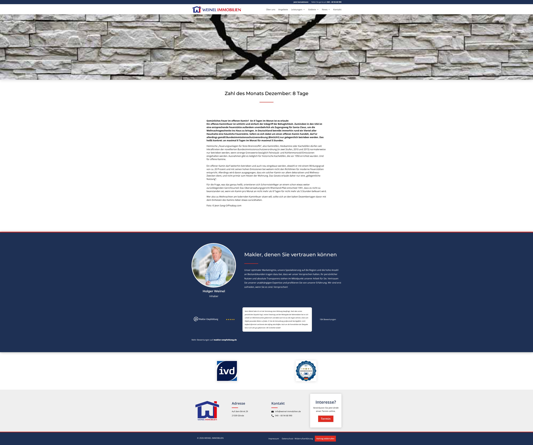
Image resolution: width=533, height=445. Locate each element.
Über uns (270, 9)
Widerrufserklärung (304, 438)
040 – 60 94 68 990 (283, 415)
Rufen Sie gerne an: (326, 2)
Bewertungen (328, 319)
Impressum (273, 438)
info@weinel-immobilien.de (288, 411)
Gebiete (312, 9)
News (324, 9)
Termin (326, 419)
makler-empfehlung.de (225, 339)
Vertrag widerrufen (325, 438)
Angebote (283, 9)
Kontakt (337, 9)
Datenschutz (287, 438)
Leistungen (296, 9)
